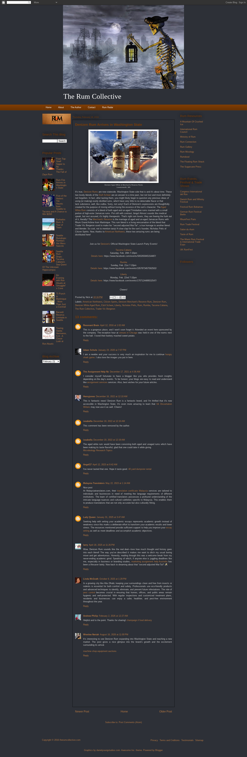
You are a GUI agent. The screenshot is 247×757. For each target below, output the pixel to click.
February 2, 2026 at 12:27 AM (113, 616)
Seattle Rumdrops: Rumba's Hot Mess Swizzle (61, 240)
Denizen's (105, 244)
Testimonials (187, 740)
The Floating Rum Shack (192, 161)
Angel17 (87, 464)
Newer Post (82, 711)
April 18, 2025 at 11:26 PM (102, 545)
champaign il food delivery (139, 620)
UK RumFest (186, 249)
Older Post (165, 711)
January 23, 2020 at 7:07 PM (112, 350)
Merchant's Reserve (102, 219)
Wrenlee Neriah (91, 634)
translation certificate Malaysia (132, 490)
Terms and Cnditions (170, 740)
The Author (76, 107)
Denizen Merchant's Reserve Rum (135, 301)
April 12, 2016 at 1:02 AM (112, 325)
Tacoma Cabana (159, 305)
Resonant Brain (91, 325)
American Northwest (115, 231)
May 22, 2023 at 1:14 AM (118, 483)
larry (85, 545)
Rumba (146, 305)
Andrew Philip (90, 616)
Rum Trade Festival (189, 224)
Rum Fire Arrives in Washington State (61, 184)
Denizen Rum (159, 301)
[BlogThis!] (114, 297)
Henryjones (89, 396)
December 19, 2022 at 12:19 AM (109, 440)
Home (48, 107)
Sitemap (199, 740)
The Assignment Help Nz (96, 371)
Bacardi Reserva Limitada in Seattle (61, 316)
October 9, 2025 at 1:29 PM (112, 579)
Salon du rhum (187, 229)
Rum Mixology (187, 151)
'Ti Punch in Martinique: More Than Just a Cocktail (61, 300)
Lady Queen (89, 517)
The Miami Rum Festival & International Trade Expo (192, 242)
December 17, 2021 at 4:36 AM (125, 371)
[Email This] (111, 297)
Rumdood (184, 157)
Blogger (158, 750)
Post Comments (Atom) (130, 722)
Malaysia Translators (94, 483)
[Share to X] (117, 297)
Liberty (117, 305)
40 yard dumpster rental (139, 469)
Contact (91, 107)
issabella (87, 421)
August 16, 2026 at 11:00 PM (114, 634)
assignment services (97, 382)
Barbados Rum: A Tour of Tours (60, 223)
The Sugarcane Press (190, 166)
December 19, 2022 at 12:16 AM (109, 421)
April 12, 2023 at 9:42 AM (105, 464)
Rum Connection (188, 142)
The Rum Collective (84, 309)
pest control (89, 592)
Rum (139, 305)
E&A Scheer (105, 195)
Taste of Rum (186, 234)
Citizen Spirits (110, 301)
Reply (86, 340)
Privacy (154, 740)
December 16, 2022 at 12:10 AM (111, 396)
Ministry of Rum (188, 137)
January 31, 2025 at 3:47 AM (111, 517)
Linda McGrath (90, 579)
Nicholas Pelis (129, 305)
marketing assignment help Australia (149, 561)
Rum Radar (107, 107)
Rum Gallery (186, 147)
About (61, 107)
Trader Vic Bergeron (105, 309)
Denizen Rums (91, 192)
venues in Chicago (128, 332)
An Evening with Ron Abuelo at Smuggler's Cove (61, 282)
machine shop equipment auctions (99, 651)
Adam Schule (90, 350)
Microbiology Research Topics (97, 450)
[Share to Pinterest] (124, 297)
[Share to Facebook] (120, 297)
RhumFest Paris (188, 219)
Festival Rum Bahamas (191, 207)
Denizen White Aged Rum (87, 305)
